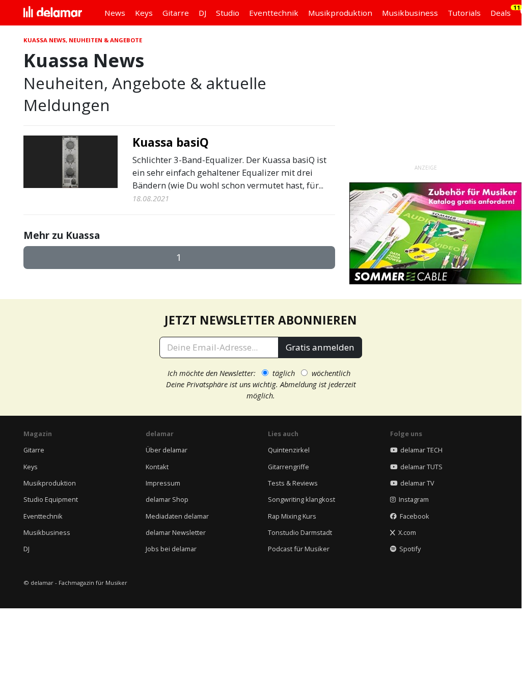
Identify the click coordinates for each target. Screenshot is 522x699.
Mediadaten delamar (177, 516)
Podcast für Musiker (298, 548)
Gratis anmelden (320, 347)
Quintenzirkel (289, 449)
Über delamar (166, 449)
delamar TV (415, 483)
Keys (30, 466)
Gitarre (33, 449)
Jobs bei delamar (171, 548)
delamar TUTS (420, 466)
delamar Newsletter (176, 532)
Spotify (408, 548)
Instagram (412, 499)
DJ (26, 548)
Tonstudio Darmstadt (300, 532)
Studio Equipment (50, 499)
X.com (405, 532)
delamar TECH (420, 449)
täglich (283, 373)
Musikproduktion (49, 483)
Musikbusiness (46, 532)
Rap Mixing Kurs (292, 516)
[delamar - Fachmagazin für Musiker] (52, 13)
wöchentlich (331, 373)
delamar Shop (167, 499)
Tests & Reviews (293, 483)
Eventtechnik (43, 516)
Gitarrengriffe (288, 466)
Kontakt (157, 466)
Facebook (413, 516)
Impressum (163, 483)
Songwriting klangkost (301, 499)
